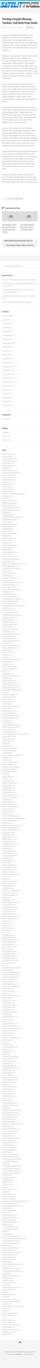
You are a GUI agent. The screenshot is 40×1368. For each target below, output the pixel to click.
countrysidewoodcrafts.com (11, 508)
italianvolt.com (7, 657)
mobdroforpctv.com (8, 790)
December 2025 (9, 343)
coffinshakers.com (8, 900)
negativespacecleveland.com (11, 968)
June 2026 (7, 323)
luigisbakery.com (7, 1180)
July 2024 (7, 390)
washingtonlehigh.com (9, 1178)
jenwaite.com (6, 1285)
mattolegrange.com (8, 937)
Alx (32, 1354)
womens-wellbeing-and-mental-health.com (16, 734)
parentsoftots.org (8, 1075)
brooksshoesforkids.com (10, 1056)
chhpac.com (6, 1311)
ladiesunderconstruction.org (11, 589)
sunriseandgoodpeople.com (11, 972)
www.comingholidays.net (10, 806)
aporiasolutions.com (9, 1061)
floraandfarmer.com (8, 608)
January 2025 (8, 366)
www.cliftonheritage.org (9, 1161)
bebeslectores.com (8, 592)
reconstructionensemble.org (11, 986)
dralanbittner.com (7, 664)
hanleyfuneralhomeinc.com (11, 685)
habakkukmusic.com (9, 1096)
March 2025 (8, 359)
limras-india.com (7, 456)
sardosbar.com (7, 655)
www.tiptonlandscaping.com (11, 1171)
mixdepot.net (6, 1192)
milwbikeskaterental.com (10, 958)
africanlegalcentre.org (9, 867)
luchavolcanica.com (8, 991)
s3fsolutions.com (8, 610)
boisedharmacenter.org (9, 769)
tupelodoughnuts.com (9, 680)
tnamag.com (6, 1054)
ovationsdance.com (8, 739)
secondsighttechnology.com (11, 706)
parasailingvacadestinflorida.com (13, 1271)
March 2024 (8, 405)
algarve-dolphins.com (9, 946)
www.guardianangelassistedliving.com (14, 1238)
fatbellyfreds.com (7, 1224)
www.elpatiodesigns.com (10, 1227)
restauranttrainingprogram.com (12, 725)
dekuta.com (6, 1187)
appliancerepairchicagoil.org (11, 510)
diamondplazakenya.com (10, 1243)
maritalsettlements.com (9, 956)
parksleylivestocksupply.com (11, 767)
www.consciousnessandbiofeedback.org (15, 1201)
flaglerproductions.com (9, 839)
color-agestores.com (9, 771)
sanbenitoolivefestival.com (10, 795)
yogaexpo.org (6, 760)
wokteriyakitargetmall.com (10, 715)
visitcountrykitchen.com (10, 944)
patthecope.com (7, 1040)
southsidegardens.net (9, 1210)
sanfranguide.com (8, 809)
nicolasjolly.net (7, 862)
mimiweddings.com (8, 1322)
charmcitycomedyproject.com (12, 890)
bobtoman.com (7, 543)
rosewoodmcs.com (8, 1194)
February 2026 (8, 335)
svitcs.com (5, 1042)
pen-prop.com (6, 1108)
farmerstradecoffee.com (10, 1080)
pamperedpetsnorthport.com (11, 676)
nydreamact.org (7, 522)
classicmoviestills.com (9, 797)
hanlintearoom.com (8, 1280)
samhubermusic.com (9, 1332)
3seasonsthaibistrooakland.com (12, 755)
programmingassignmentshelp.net (13, 494)
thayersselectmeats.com (10, 1059)
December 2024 (9, 370)
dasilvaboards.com (8, 832)
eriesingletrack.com (8, 673)
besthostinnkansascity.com (11, 1325)
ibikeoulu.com (6, 898)
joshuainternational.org (9, 1103)
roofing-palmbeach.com (10, 622)
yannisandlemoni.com (9, 666)
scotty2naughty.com (8, 886)
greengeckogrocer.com (9, 711)
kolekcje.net (6, 743)
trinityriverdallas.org (8, 750)
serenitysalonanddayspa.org (11, 473)
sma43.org (5, 1164)
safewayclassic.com (9, 505)
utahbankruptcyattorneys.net (11, 641)
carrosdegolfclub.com (9, 603)
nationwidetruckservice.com (11, 996)
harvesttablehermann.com (10, 601)
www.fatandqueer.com (9, 1133)
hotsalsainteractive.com (10, 470)
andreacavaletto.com (9, 764)
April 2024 (7, 401)
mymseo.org (6, 1308)
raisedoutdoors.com (9, 636)
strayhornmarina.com (9, 837)
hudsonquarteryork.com (10, 1229)
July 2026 (7, 320)
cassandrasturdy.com (9, 792)
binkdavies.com (7, 848)
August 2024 (8, 386)
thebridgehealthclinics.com (10, 1068)
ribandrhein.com (7, 741)
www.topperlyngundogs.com (11, 1115)
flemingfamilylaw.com (9, 1294)
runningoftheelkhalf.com (10, 1117)
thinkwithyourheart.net (9, 638)
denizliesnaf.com (7, 1035)
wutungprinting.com (8, 954)
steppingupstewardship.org (11, 1173)
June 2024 (7, 393)
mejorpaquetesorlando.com (11, 687)
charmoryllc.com (7, 811)
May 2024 (7, 397)
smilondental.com (8, 699)
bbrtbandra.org (7, 531)
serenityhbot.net (7, 1101)
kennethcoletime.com (9, 912)
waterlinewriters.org (8, 1070)
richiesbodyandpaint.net (10, 461)
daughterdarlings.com (9, 466)
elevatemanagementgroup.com (12, 1287)
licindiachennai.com (8, 463)
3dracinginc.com (7, 813)
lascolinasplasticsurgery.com (11, 1159)
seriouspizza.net (7, 1045)
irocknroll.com (7, 643)
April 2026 (7, 327)
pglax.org (5, 965)
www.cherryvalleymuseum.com (12, 582)
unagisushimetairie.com (10, 524)
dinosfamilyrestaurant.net (10, 596)
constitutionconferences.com (11, 1038)
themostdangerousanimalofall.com (13, 818)
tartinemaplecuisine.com (10, 918)
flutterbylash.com (7, 1278)
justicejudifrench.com (9, 904)
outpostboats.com (8, 781)
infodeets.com (6, 468)
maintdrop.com (7, 540)
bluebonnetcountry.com (10, 533)
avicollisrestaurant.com (9, 1012)
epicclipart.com (7, 536)
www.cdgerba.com (8, 1234)
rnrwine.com (6, 1297)
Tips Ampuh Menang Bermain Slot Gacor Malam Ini (20, 280)
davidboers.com (7, 1084)
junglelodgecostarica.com (10, 940)
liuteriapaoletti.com (8, 970)
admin (22, 27)
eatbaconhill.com (7, 491)
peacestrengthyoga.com (10, 1122)
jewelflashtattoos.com (9, 526)
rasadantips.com (7, 484)
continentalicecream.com (10, 844)
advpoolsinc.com (8, 1021)
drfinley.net (5, 1292)
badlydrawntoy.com (8, 1091)
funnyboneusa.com (8, 982)
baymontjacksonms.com (10, 960)
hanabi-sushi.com (8, 1182)
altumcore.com (7, 1049)
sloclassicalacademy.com (10, 830)
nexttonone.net (7, 1098)
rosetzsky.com (7, 876)
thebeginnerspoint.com (9, 804)
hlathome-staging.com (9, 713)
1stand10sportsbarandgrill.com (12, 690)
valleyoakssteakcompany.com (12, 1028)
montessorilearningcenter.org (11, 1252)
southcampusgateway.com (11, 559)
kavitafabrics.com (8, 989)
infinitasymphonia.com (9, 865)
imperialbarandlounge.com (11, 634)
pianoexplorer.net (7, 1208)
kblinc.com (5, 671)
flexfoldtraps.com (8, 1126)
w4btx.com (5, 692)
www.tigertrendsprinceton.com (12, 1110)
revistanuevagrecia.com (10, 881)
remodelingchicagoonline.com (12, 1166)
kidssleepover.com (8, 496)
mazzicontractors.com (9, 1215)
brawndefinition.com (8, 841)
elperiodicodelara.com (9, 459)
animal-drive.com (7, 1052)
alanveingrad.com (8, 949)
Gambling (29, 27)
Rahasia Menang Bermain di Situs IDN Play (17, 302)
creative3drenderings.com (10, 1077)
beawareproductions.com (10, 893)
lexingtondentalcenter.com (10, 718)
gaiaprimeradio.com (8, 928)
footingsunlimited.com (9, 1143)
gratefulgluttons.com (9, 788)
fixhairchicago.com (8, 1033)
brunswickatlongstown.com (11, 916)
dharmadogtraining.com (10, 1313)
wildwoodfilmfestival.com (10, 566)
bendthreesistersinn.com (10, 977)
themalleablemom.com (9, 909)
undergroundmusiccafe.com (11, 1329)
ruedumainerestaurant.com (11, 874)
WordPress (19, 1354)
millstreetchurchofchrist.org (11, 1269)
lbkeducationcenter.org (9, 748)
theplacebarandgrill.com (10, 1017)
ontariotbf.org (6, 512)
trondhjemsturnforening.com (11, 1241)
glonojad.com (6, 879)
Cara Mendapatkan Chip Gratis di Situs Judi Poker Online (27, 227)
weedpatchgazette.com (9, 669)
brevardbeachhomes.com (10, 613)
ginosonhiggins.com (9, 951)
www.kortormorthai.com (10, 1131)
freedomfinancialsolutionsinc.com (13, 1124)
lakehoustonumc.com (9, 1094)
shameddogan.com (8, 1073)
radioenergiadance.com (10, 552)
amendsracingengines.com (11, 1129)
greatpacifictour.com (9, 1000)
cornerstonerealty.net (9, 1199)
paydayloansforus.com (9, 501)
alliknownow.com (8, 823)
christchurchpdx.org (8, 851)
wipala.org (5, 774)
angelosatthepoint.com (9, 1024)
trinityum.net (6, 1213)
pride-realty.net (6, 1273)
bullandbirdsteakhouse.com (11, 1157)
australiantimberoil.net (9, 594)
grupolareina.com (8, 580)
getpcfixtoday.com (8, 529)
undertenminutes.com (9, 480)
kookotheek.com (7, 554)
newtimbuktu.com (8, 487)
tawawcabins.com (8, 650)
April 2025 (7, 355)
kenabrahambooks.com (10, 853)
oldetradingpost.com (9, 587)
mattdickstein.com (8, 1089)
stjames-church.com (9, 884)
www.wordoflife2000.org (10, 645)
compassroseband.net (9, 1047)
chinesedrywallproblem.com (11, 974)
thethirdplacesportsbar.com (11, 1217)
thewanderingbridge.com (10, 907)
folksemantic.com (8, 652)
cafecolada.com (7, 799)
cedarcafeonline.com (9, 475)
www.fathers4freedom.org (10, 1112)
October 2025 (8, 347)
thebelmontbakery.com (9, 503)
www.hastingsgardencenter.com (12, 1206)
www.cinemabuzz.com (9, 1189)
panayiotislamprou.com (10, 557)
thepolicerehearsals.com (10, 820)
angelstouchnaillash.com (10, 694)
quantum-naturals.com (9, 1250)
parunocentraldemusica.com (11, 1236)
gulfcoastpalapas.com (9, 1066)
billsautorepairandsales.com (11, 1248)
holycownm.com (7, 993)
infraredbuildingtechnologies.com (13, 599)
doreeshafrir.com (7, 888)
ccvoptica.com (7, 1175)
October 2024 (8, 378)
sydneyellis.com (7, 720)
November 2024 (9, 374)
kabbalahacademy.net (9, 697)
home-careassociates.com (11, 762)
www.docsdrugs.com (9, 1147)
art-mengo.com (7, 926)
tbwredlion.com (7, 1245)
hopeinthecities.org (8, 785)
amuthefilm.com (7, 858)
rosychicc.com (7, 778)
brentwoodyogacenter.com (11, 1168)
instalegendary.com (8, 515)
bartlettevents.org (7, 575)
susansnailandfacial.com (10, 1105)
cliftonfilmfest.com (8, 631)
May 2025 (7, 351)
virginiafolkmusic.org (9, 736)
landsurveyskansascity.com (11, 1138)
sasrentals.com (7, 704)
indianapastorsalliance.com (11, 1026)
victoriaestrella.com (8, 1003)
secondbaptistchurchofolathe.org (13, 1306)
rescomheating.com (8, 1320)
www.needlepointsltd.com (10, 1154)
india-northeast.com (8, 620)
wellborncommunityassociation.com (14, 564)
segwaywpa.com (7, 1063)
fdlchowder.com (7, 1152)
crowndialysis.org (8, 722)
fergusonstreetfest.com (9, 1255)
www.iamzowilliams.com (10, 1203)
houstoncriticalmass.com (10, 816)
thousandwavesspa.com (10, 1005)
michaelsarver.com (8, 708)
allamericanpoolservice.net (10, 727)
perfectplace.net (7, 753)
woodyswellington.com (9, 1222)
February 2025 (8, 362)
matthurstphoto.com (9, 1259)
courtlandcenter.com (9, 1007)
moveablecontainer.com (10, 578)
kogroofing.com (7, 547)
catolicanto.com (7, 746)
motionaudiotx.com (8, 1315)
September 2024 (9, 382)
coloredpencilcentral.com (10, 629)
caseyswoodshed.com (9, 1031)
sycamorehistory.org (9, 1196)
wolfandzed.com (7, 1185)
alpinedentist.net (7, 550)
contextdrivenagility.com (10, 895)
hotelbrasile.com (7, 571)
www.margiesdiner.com (9, 1150)
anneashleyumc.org (8, 1136)
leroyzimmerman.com (9, 1290)
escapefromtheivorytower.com (12, 615)
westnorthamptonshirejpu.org (11, 568)
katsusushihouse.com (9, 869)
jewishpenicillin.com (8, 729)
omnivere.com (6, 482)
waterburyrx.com (7, 1019)
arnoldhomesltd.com (9, 627)
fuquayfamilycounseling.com (11, 1301)
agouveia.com (6, 1304)
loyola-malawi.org (8, 776)
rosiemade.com (7, 678)
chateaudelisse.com (8, 561)
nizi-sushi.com (7, 923)
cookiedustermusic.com (10, 984)
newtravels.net (6, 498)
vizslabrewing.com (8, 662)
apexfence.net (6, 1334)
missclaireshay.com (8, 454)
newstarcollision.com (9, 701)
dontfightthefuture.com (9, 624)
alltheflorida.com (7, 1262)
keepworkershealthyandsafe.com (13, 517)
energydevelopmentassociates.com (13, 606)
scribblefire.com (7, 757)
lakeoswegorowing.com (10, 1299)
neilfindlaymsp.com (8, 1010)
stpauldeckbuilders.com (10, 1140)
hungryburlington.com (9, 914)
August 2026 (8, 316)
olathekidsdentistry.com (10, 683)
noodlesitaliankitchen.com (10, 519)
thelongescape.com (8, 935)
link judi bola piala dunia (15, 199)
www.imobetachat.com (9, 1087)
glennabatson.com (8, 834)
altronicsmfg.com (8, 489)
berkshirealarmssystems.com (12, 659)
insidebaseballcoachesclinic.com (13, 1264)
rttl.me (4, 1318)
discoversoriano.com (9, 802)
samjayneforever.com (9, 1257)
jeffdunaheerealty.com (9, 1119)
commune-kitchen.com (9, 855)
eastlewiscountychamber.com (12, 825)
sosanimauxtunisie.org (9, 545)
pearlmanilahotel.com (9, 538)
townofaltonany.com (9, 963)
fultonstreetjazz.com (8, 573)
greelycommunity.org (9, 872)
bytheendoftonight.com (9, 783)
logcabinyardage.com (9, 1082)
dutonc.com (6, 932)
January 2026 (8, 339)
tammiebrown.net (7, 930)
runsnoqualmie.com (8, 1145)
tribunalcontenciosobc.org (10, 827)
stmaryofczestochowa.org (11, 902)
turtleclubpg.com (7, 998)
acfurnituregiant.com (9, 477)
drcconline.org (6, 1014)
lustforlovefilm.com (8, 860)
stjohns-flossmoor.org (9, 979)
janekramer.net (6, 921)
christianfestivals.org (9, 942)
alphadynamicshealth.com (10, 1276)
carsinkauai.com (7, 1266)
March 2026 (8, 331)
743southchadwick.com (10, 617)
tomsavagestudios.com (10, 732)
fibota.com (5, 1231)
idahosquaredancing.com (10, 648)
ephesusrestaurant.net (9, 1220)
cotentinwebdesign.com (10, 585)
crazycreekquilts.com (9, 846)
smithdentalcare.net (8, 1327)
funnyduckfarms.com (9, 1283)
